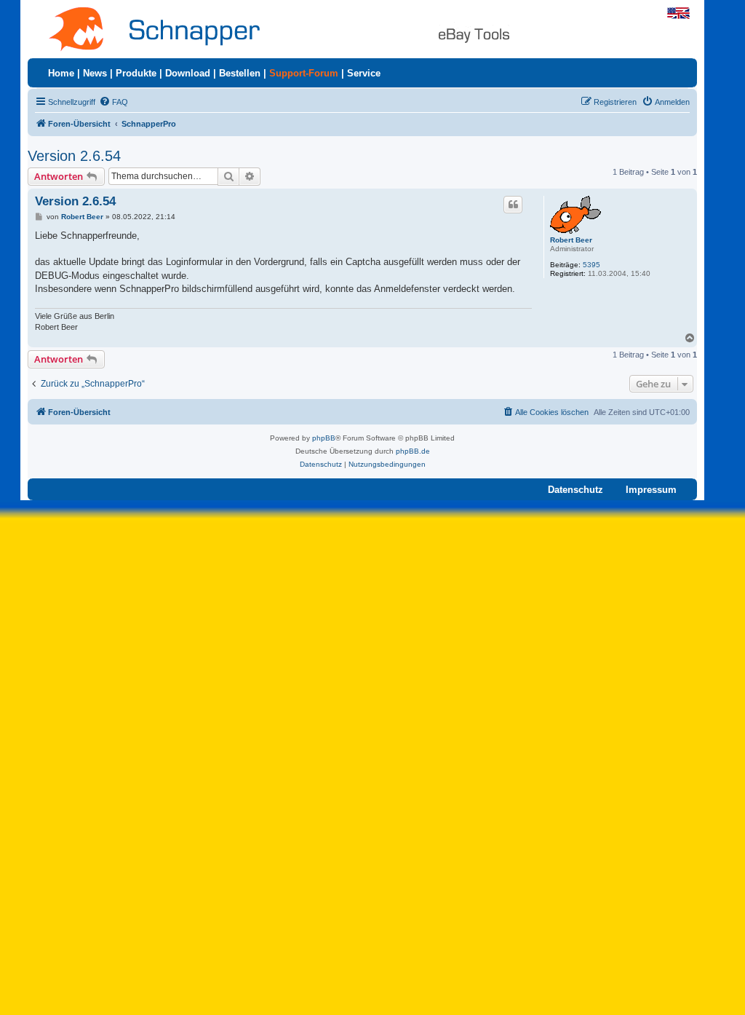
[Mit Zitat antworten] (512, 204)
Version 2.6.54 (74, 156)
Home (61, 73)
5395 (591, 265)
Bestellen (239, 73)
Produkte (136, 73)
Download (187, 73)
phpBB (323, 438)
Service (364, 73)
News (95, 73)
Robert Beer (571, 240)
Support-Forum (303, 73)
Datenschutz (575, 489)
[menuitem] (113, 102)
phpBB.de (413, 451)
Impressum (651, 489)
